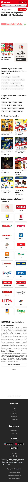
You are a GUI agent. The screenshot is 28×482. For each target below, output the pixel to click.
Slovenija (20, 462)
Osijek (6, 80)
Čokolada (4, 102)
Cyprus (3, 461)
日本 (15, 461)
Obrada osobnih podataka (14, 478)
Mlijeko (4, 105)
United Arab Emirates (14, 459)
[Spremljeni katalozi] (19, 2)
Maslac (15, 102)
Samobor (19, 89)
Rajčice (14, 111)
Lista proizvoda (14, 419)
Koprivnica (7, 89)
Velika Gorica (17, 86)
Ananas (20, 105)
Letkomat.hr (18, 468)
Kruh (8, 105)
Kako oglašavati (14, 430)
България (22, 459)
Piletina (14, 105)
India (12, 461)
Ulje (3, 111)
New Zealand (4, 462)
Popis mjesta (14, 416)
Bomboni (21, 108)
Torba (20, 102)
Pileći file (8, 111)
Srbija (15, 462)
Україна (8, 464)
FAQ (14, 408)
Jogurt (9, 108)
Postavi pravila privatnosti (14, 472)
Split (15, 77)
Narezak (20, 111)
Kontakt (14, 411)
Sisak (5, 86)
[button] (22, 2)
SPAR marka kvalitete (12, 356)
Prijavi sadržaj (14, 414)
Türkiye (3, 464)
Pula (5, 83)
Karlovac (15, 83)
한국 (18, 461)
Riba (10, 102)
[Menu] (25, 2)
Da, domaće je (10, 351)
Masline (15, 108)
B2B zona (14, 433)
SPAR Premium (21, 358)
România (11, 462)
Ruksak (4, 108)
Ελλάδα (8, 461)
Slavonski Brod (18, 80)
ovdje (9, 336)
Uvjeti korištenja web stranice (14, 475)
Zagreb (6, 77)
